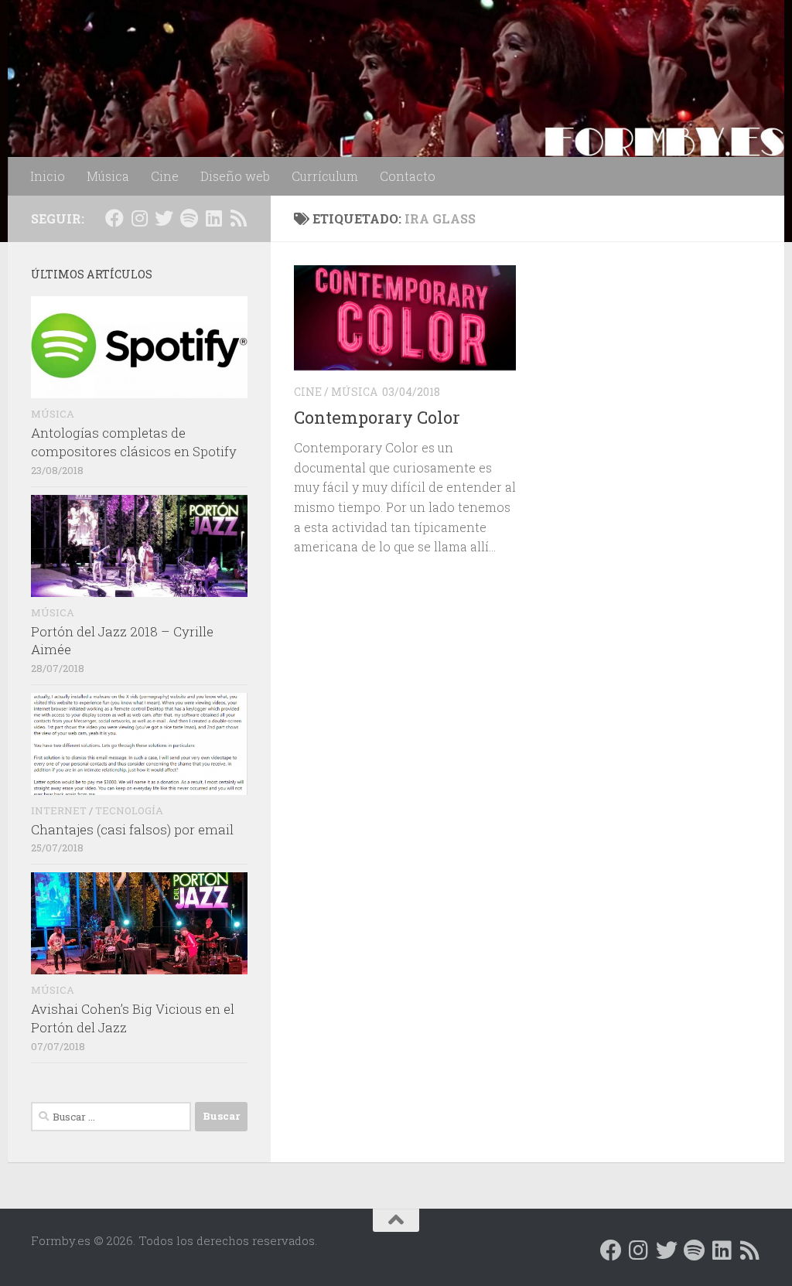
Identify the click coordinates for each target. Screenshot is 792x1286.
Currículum (325, 176)
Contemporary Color (377, 417)
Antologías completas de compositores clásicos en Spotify (134, 442)
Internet (59, 810)
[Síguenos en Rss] (238, 218)
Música (108, 176)
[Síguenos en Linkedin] (213, 218)
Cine (165, 176)
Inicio (47, 176)
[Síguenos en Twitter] (164, 218)
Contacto (407, 176)
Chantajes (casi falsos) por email (132, 829)
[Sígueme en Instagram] (139, 218)
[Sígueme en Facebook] (114, 218)
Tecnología (129, 810)
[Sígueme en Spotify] (188, 218)
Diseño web (235, 176)
